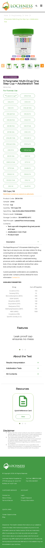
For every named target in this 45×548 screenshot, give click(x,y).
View (23, 417)
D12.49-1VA (27, 108)
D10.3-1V (27, 132)
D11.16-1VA (10, 132)
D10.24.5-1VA (10, 144)
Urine (26, 15)
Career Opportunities (9, 514)
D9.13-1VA (10, 156)
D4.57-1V (27, 186)
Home (6, 15)
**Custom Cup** (11, 96)
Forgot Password (26, 498)
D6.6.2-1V (27, 174)
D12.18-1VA (11, 126)
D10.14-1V (27, 144)
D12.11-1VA (27, 126)
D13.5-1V (27, 102)
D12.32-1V (27, 114)
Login (22, 495)
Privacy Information (27, 500)
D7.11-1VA (11, 168)
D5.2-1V (27, 180)
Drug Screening (16, 15)
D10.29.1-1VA (10, 138)
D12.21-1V (27, 120)
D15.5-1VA (27, 96)
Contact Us (16, 277)
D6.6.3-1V (10, 174)
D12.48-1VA (11, 114)
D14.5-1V (11, 102)
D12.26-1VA (11, 120)
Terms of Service (7, 500)
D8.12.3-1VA (11, 162)
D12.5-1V (11, 108)
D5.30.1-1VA (11, 180)
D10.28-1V (27, 138)
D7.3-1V (27, 162)
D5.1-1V (10, 186)
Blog (3, 517)
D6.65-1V (27, 168)
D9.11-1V (27, 156)
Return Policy (6, 498)
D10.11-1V (11, 150)
